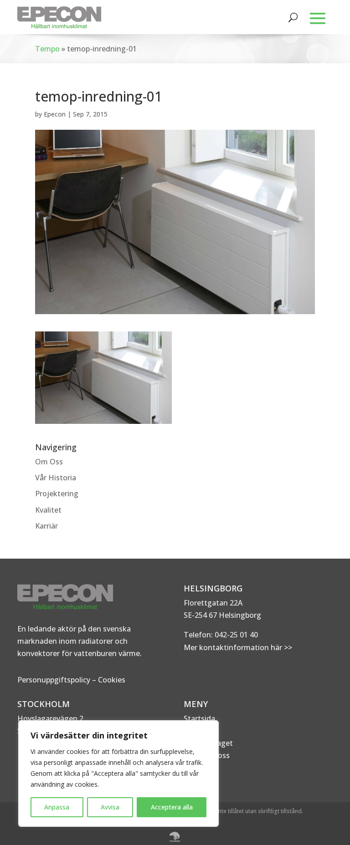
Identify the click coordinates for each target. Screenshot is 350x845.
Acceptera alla (172, 807)
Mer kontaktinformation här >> (238, 647)
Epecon (55, 114)
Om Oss (49, 462)
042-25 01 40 (235, 635)
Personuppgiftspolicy (53, 680)
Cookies (111, 680)
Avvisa (110, 807)
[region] (118, 773)
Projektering (56, 494)
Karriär (46, 526)
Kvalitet (48, 510)
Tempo (47, 49)
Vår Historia (55, 478)
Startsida (199, 718)
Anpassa (56, 807)
